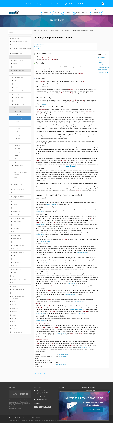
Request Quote (99, 9)
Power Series (16, 259)
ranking (18, 135)
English (17, 417)
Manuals (14, 318)
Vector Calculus (17, 238)
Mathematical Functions (19, 218)
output (17, 131)
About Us (12, 387)
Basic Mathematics (17, 242)
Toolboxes (14, 325)
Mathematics (15, 56)
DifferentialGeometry (18, 252)
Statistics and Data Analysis (19, 279)
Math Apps (14, 301)
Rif (14, 107)
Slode (15, 80)
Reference (14, 311)
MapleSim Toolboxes (17, 332)
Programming (15, 282)
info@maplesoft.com (41, 399)
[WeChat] (49, 407)
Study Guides (15, 308)
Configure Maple (16, 322)
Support (40, 30)
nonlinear (18, 124)
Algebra (15, 63)
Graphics (14, 286)
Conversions (16, 248)
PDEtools (16, 94)
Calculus (15, 67)
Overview (17, 138)
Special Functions (17, 235)
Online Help (47, 30)
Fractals (15, 204)
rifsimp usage (18, 111)
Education (14, 305)
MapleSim (14, 328)
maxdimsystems (19, 152)
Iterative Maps (16, 211)
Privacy (43, 420)
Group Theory (16, 265)
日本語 (32, 417)
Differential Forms (18, 165)
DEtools (16, 87)
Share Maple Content (17, 53)
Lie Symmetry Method (19, 90)
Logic (14, 255)
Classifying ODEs (18, 97)
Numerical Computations (19, 225)
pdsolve (16, 84)
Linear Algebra (16, 214)
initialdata (17, 148)
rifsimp (16, 158)
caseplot (17, 141)
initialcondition (17, 169)
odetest (16, 177)
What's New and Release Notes (20, 41)
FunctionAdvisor (17, 262)
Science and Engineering (18, 289)
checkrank (17, 145)
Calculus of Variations (18, 245)
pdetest (16, 181)
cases (17, 121)
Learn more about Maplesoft (15, 408)
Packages (15, 231)
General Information (18, 60)
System (14, 315)
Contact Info (37, 387)
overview (18, 114)
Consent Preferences (51, 420)
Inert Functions (17, 269)
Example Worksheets (19, 77)
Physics (14, 276)
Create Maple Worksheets (18, 45)
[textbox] (42, 86)
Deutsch (28, 417)
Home (35, 30)
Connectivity (15, 293)
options (18, 128)
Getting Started (16, 38)
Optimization (16, 228)
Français (22, 417)
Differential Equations (18, 70)
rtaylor (16, 162)
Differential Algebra (18, 101)
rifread (16, 155)
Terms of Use (38, 420)
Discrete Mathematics (18, 189)
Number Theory (17, 221)
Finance (15, 201)
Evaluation (15, 192)
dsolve (15, 73)
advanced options (20, 118)
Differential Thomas (19, 104)
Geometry (15, 208)
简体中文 (38, 417)
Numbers (15, 272)
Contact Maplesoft (88, 9)
